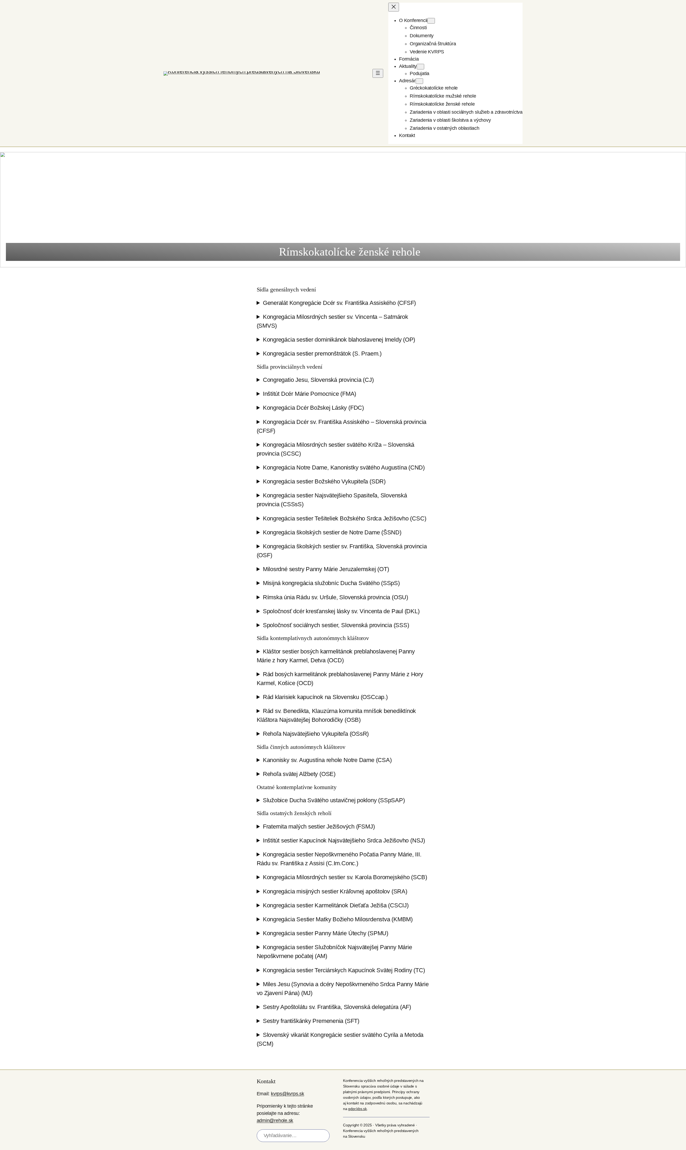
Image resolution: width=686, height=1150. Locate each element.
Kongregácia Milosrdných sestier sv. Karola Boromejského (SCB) (345, 877)
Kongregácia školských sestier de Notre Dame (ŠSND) (332, 532)
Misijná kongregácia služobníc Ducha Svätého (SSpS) (331, 583)
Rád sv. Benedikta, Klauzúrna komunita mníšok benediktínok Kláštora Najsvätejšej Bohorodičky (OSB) (336, 715)
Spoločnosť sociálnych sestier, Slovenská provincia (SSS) (336, 625)
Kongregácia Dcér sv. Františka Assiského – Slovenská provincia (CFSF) (342, 426)
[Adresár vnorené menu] (419, 81)
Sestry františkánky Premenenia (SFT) (311, 1021)
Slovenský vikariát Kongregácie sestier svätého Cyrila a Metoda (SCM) (340, 1039)
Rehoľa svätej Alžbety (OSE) (299, 774)
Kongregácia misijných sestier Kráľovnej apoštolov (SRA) (335, 891)
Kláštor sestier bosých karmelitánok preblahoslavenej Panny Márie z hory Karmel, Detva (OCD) (336, 656)
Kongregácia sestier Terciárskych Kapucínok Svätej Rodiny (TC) (344, 970)
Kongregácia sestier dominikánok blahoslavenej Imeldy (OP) (339, 339)
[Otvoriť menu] (377, 73)
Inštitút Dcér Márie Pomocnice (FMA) (309, 393)
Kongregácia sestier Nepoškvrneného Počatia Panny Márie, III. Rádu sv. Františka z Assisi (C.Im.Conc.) (339, 859)
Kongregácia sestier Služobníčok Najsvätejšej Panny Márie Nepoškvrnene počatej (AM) (334, 951)
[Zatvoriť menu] (393, 7)
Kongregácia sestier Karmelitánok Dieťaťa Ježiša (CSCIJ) (336, 905)
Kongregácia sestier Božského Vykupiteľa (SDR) (324, 481)
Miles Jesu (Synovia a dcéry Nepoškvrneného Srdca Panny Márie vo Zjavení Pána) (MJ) (343, 988)
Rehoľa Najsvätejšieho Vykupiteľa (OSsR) (316, 733)
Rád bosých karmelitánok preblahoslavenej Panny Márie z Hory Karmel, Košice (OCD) (340, 678)
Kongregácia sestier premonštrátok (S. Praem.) (322, 353)
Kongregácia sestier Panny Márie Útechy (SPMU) (325, 933)
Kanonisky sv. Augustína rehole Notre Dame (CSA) (327, 760)
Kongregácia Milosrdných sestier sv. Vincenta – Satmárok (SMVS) (332, 321)
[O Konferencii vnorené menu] (431, 21)
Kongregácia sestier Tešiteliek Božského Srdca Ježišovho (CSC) (344, 518)
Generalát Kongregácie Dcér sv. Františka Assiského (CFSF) (339, 302)
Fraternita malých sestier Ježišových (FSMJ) (319, 826)
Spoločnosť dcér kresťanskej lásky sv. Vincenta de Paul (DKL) (341, 611)
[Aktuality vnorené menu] (420, 66)
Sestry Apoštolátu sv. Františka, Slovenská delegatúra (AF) (337, 1007)
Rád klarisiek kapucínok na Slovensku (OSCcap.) (325, 697)
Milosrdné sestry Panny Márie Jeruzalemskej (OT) (326, 569)
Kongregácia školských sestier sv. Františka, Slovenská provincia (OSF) (342, 551)
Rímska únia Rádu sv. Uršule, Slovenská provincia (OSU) (335, 597)
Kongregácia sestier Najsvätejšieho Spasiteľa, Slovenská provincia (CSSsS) (332, 500)
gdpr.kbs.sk (357, 1109)
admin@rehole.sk (275, 1120)
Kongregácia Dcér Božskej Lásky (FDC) (313, 407)
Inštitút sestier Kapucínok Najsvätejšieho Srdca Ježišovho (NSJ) (344, 840)
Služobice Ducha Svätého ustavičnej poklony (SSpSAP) (334, 800)
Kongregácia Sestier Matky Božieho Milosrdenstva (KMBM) (338, 919)
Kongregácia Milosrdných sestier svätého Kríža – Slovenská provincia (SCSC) (336, 449)
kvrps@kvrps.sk (287, 1093)
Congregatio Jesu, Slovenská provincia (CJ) (318, 379)
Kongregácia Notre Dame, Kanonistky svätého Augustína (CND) (344, 467)
